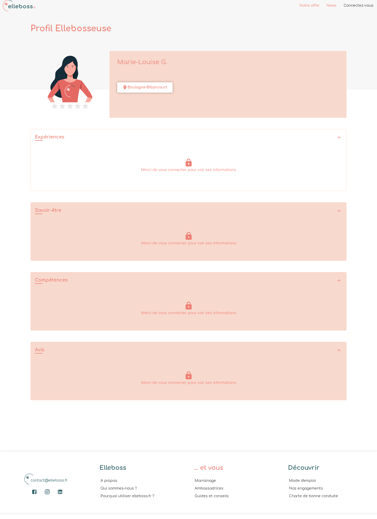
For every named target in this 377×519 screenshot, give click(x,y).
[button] (188, 137)
